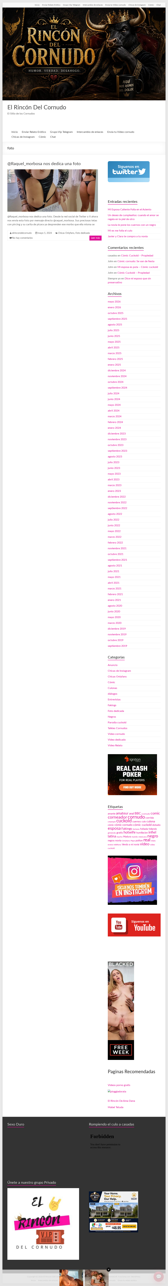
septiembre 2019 (117, 646)
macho (120, 837)
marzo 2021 (114, 588)
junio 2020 (114, 611)
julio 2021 (113, 571)
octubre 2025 (115, 313)
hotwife (130, 832)
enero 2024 (114, 428)
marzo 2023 (114, 485)
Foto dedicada (82, 233)
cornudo (136, 817)
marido (135, 837)
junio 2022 (114, 525)
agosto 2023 (115, 456)
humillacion (142, 833)
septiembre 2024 (117, 387)
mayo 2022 (114, 531)
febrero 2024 (115, 422)
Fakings (112, 705)
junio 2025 (114, 336)
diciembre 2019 (117, 628)
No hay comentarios (22, 238)
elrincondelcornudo (22, 233)
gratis (119, 832)
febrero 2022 (115, 542)
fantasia (136, 829)
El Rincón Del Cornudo (36, 108)
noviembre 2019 (117, 634)
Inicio (37, 5)
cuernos (136, 821)
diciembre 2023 (117, 433)
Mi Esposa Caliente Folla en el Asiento (129, 209)
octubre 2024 (115, 382)
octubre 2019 (115, 640)
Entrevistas (114, 699)
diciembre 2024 (117, 370)
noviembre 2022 (117, 502)
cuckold (124, 821)
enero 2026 (114, 307)
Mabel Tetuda (115, 1107)
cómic (111, 825)
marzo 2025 (114, 353)
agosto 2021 (115, 565)
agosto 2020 (115, 605)
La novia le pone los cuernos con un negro (132, 225)
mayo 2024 (114, 405)
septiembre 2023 (117, 451)
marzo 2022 (114, 537)
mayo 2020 (114, 617)
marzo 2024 (114, 416)
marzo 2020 (114, 623)
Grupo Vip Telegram (71, 5)
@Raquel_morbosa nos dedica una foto (44, 164)
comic (155, 813)
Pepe (133, 841)
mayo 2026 (114, 301)
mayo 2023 (114, 473)
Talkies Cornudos (117, 728)
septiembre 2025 (117, 319)
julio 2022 (113, 519)
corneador (117, 817)
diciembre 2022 (117, 496)
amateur (122, 813)
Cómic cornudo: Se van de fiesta (135, 261)
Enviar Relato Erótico (51, 5)
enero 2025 (114, 364)
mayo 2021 (114, 577)
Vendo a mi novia (130, 845)
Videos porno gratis (119, 1085)
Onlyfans (126, 841)
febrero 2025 (115, 359)
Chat (159, 5)
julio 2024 (113, 393)
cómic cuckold (142, 824)
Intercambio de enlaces (93, 5)
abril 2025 (113, 347)
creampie (112, 822)
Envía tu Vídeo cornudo (115, 5)
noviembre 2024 (117, 376)
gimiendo (112, 833)
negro (152, 836)
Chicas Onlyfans (66, 233)
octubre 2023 (115, 445)
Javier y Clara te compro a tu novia (128, 236)
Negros (112, 716)
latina (112, 836)
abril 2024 (113, 410)
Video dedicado (117, 739)
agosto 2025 (115, 324)
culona (151, 821)
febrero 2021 (115, 594)
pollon (139, 840)
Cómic (151, 5)
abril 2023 (113, 479)
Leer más (95, 238)
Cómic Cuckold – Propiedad (137, 255)
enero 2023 (114, 491)
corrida (150, 817)
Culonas (112, 688)
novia (118, 840)
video (144, 844)
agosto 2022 (115, 514)
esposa (114, 828)
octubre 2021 (115, 554)
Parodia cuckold (117, 722)
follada (144, 829)
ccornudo (146, 814)
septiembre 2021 (117, 560)
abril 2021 (113, 583)
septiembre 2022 (117, 508)
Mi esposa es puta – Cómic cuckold (137, 267)
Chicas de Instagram (137, 5)
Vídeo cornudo (116, 734)
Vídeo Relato (115, 745)
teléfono (117, 845)
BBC (138, 813)
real (146, 840)
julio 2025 (113, 330)
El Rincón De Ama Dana (121, 1101)
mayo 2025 (114, 342)
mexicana (142, 837)
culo (144, 822)
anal (131, 813)
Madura (127, 837)
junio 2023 (114, 468)
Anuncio (112, 665)
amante (111, 814)
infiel (152, 832)
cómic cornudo (124, 825)
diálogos (112, 694)
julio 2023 (113, 462)
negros (111, 841)
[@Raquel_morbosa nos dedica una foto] (52, 171)
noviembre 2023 (117, 439)
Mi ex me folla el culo (120, 230)
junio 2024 (114, 399)
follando (153, 829)
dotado (156, 825)
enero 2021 (114, 600)
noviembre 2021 (117, 548)
